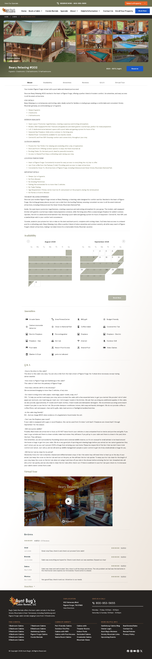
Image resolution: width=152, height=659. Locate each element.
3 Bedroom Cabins (16, 631)
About (73, 11)
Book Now (143, 11)
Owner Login (106, 629)
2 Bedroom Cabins (16, 629)
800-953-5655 (80, 3)
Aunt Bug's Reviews (109, 631)
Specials (64, 11)
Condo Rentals (51, 11)
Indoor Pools (82, 631)
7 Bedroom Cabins (38, 626)
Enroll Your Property (124, 11)
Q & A (102, 82)
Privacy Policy (129, 634)
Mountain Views (83, 640)
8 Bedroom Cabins (38, 629)
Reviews (85, 82)
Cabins (14, 17)
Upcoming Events (108, 637)
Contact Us (108, 11)
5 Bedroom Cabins (16, 637)
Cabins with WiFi (62, 631)
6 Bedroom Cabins (16, 640)
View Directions (68, 608)
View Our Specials (11, 3)
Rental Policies (129, 631)
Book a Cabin (34, 11)
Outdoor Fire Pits (62, 629)
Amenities (67, 82)
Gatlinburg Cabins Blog (110, 626)
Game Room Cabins (63, 637)
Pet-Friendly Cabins (63, 626)
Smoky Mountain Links (110, 634)
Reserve (135, 69)
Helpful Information (89, 11)
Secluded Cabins (84, 634)
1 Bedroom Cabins (16, 626)
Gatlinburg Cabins (38, 631)
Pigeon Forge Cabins (39, 634)
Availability (47, 82)
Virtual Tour (120, 82)
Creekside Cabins (84, 637)
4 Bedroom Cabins (16, 634)
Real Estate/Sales (130, 626)
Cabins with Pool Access (65, 634)
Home (23, 11)
